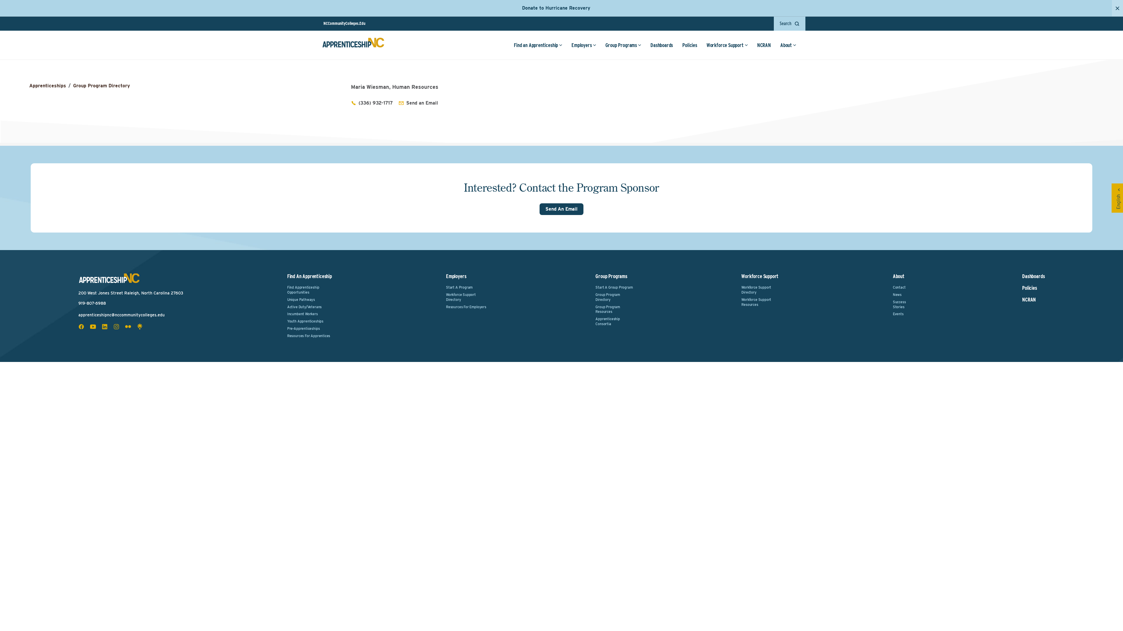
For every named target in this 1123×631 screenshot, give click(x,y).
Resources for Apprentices (308, 336)
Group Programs (621, 45)
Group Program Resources (607, 309)
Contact (899, 287)
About (786, 45)
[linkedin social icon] (105, 327)
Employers (581, 45)
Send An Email (561, 209)
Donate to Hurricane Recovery (556, 8)
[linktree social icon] (140, 327)
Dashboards (661, 45)
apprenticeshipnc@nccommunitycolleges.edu (121, 315)
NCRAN (764, 45)
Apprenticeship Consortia (607, 321)
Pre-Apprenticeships (303, 328)
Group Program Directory (101, 86)
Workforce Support (725, 45)
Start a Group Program (614, 287)
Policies (689, 45)
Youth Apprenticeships (305, 321)
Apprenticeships (47, 86)
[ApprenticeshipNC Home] (353, 45)
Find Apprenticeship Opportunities (303, 289)
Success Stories (899, 304)
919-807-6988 (92, 303)
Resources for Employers (466, 307)
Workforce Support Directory (461, 297)
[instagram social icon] (116, 327)
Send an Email (422, 103)
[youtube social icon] (93, 327)
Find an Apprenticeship (536, 45)
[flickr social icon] (128, 327)
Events (898, 314)
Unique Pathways (301, 299)
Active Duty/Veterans (304, 307)
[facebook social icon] (81, 327)
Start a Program (459, 287)
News (897, 294)
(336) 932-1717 (376, 103)
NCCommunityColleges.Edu (344, 23)
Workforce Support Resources (756, 302)
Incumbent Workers (302, 314)
